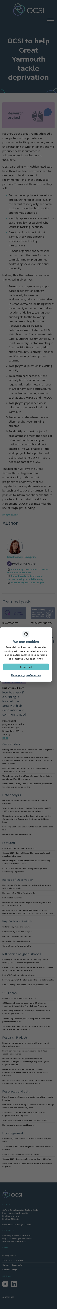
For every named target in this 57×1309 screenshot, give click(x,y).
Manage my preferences (26, 675)
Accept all (26, 667)
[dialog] (26, 654)
